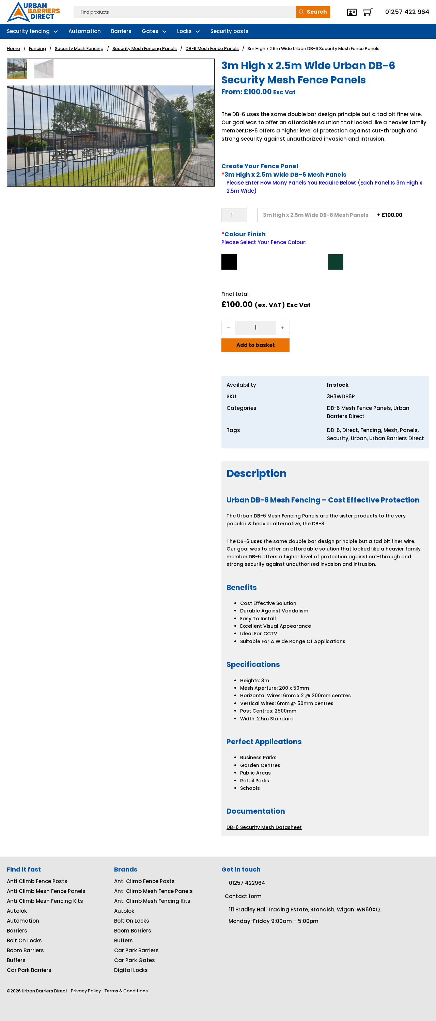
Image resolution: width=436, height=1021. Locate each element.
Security (337, 438)
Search (317, 11)
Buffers (16, 960)
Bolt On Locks (24, 940)
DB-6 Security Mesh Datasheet (264, 827)
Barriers (121, 31)
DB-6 (333, 430)
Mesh (391, 430)
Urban (359, 438)
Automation (84, 31)
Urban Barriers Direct (396, 438)
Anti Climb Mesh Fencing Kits (45, 901)
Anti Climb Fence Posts (37, 881)
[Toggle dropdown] (55, 31)
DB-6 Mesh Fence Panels (212, 48)
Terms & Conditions (126, 991)
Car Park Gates (134, 960)
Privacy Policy (86, 991)
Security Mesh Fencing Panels (144, 48)
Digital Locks (131, 970)
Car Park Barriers (29, 970)
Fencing (37, 48)
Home (13, 48)
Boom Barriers (25, 950)
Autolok (17, 910)
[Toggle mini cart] (368, 12)
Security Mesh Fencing (79, 48)
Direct (350, 430)
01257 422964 (247, 883)
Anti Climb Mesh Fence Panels (46, 891)
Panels (409, 430)
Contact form (243, 896)
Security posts (230, 31)
